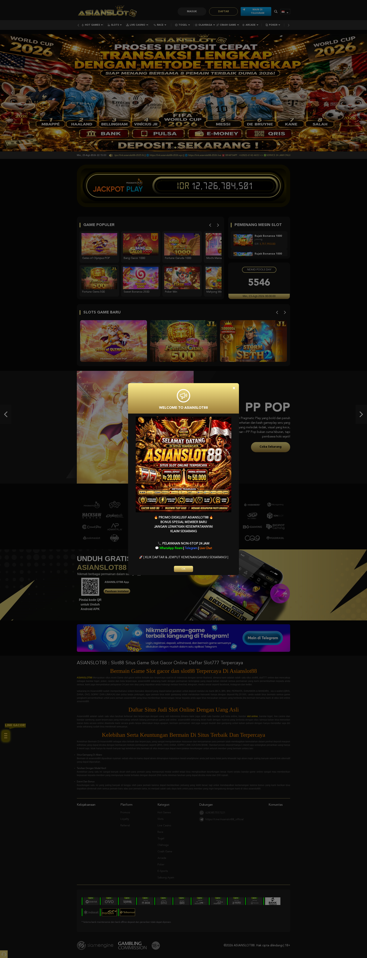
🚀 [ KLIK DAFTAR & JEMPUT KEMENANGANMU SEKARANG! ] (183, 557)
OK (183, 569)
